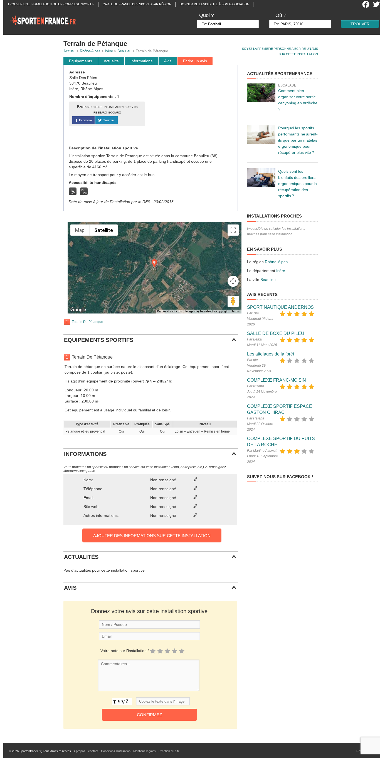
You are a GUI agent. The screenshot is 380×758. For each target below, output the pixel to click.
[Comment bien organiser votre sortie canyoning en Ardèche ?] (261, 92)
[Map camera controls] (233, 281)
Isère (109, 51)
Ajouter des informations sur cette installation (152, 535)
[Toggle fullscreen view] (233, 230)
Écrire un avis (195, 61)
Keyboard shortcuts (169, 311)
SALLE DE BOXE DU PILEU (275, 333)
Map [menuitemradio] (80, 230)
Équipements (80, 61)
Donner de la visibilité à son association (214, 4)
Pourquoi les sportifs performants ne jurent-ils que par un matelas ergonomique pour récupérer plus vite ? (298, 140)
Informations (141, 61)
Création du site (169, 751)
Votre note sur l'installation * (124, 650)
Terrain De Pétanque (87, 322)
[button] (154, 263)
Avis (167, 61)
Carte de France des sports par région (137, 4)
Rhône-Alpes (90, 51)
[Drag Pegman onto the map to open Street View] (233, 301)
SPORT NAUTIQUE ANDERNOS (280, 307)
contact (93, 751)
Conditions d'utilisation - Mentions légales (128, 751)
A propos (79, 751)
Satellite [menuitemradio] (103, 230)
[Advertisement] (192, 105)
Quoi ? (206, 15)
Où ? (280, 15)
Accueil (69, 51)
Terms (236, 311)
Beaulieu (124, 51)
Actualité (111, 61)
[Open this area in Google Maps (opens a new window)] (78, 309)
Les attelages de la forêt (270, 354)
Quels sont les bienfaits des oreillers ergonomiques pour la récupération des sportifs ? (297, 183)
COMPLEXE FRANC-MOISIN (276, 380)
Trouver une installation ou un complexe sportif (51, 4)
